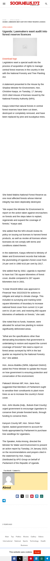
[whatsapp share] (41, 496)
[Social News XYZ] (25, 3)
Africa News (15, 20)
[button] (25, 47)
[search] (46, 3)
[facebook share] (17, 496)
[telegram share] (4, 500)
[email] (25, 558)
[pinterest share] (31, 496)
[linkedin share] (36, 496)
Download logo (9, 59)
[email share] (27, 496)
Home (4, 20)
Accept (37, 552)
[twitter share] (22, 496)
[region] (25, 12)
